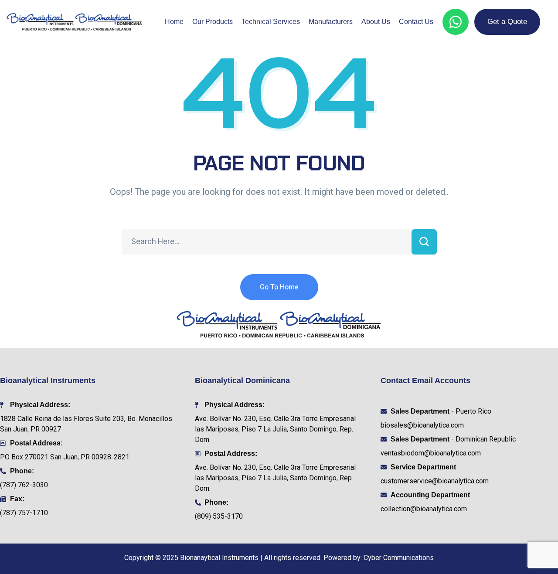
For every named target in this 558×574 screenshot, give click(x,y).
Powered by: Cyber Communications (378, 558)
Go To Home (279, 287)
